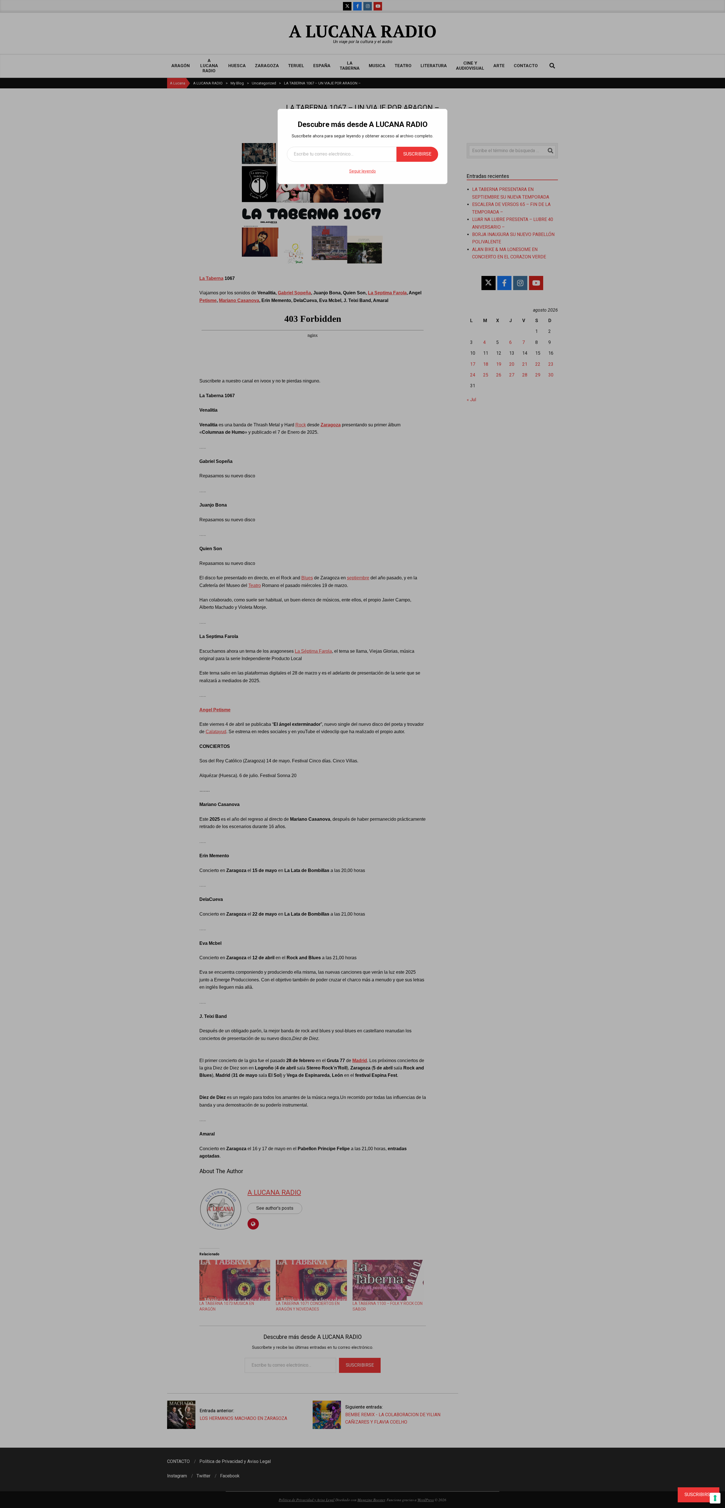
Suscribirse (417, 154)
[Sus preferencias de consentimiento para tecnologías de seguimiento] (715, 1498)
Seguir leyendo (362, 171)
